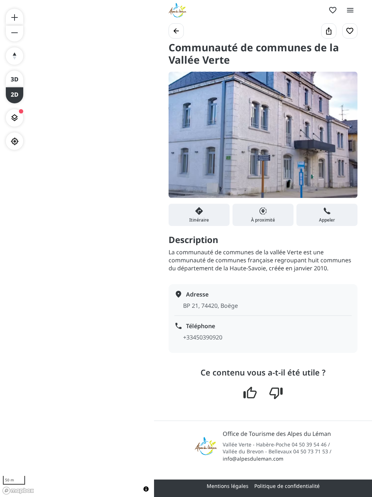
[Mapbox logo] (18, 490)
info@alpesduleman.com (253, 458)
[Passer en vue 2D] (14, 95)
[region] (77, 248)
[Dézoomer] (14, 33)
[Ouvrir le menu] (350, 10)
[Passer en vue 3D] (14, 79)
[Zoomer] (14, 17)
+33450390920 (202, 337)
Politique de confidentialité (287, 485)
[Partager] (328, 31)
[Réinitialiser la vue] (14, 56)
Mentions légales (227, 485)
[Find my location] (14, 141)
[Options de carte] (14, 118)
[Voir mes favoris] (333, 10)
